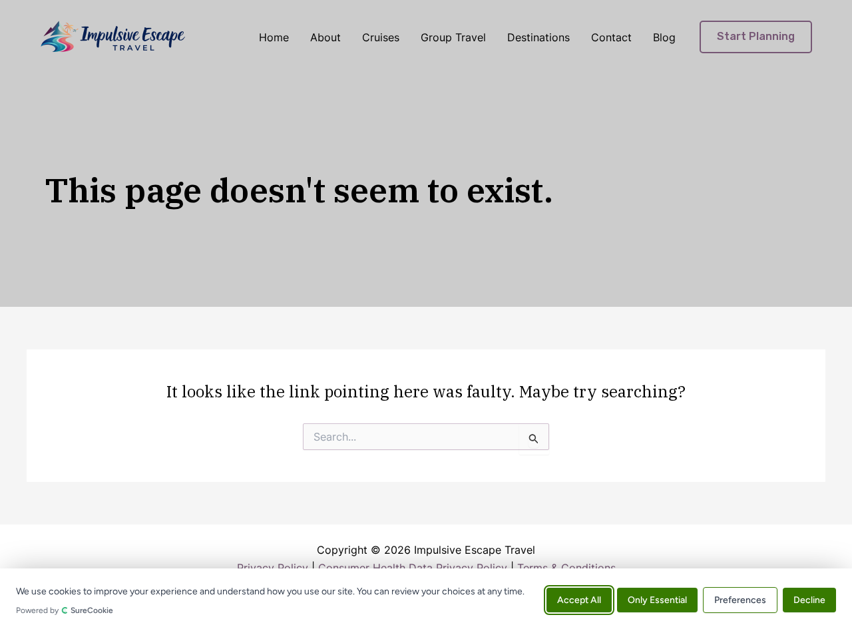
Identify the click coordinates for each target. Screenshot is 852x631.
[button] (756, 37)
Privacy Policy (272, 567)
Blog (664, 37)
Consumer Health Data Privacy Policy (412, 567)
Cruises (380, 37)
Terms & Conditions (566, 567)
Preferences (740, 599)
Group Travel (453, 37)
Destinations (538, 37)
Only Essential (657, 599)
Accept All (579, 599)
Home (274, 37)
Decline (809, 599)
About (325, 37)
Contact (611, 37)
